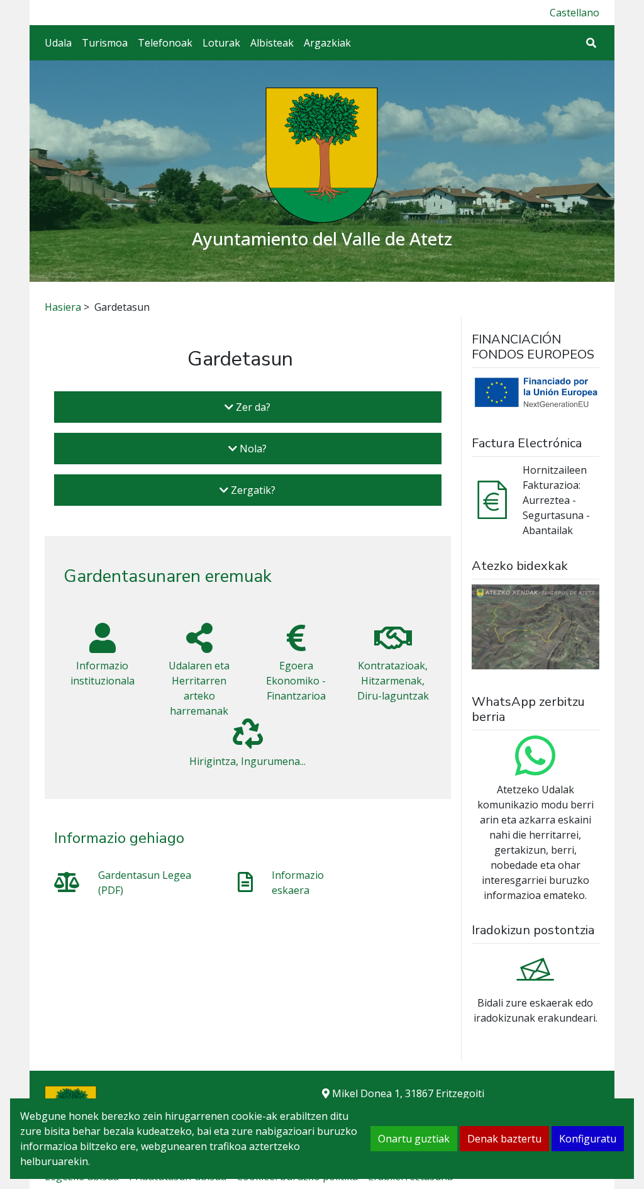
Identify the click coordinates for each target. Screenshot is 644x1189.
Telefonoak (165, 43)
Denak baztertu (504, 1139)
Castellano (574, 13)
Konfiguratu (587, 1139)
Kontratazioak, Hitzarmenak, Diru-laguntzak (393, 681)
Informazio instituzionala (102, 673)
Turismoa (105, 43)
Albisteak (272, 43)
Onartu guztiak (414, 1139)
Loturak (221, 43)
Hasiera (63, 307)
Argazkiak (327, 43)
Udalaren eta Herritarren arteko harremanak (199, 688)
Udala (58, 43)
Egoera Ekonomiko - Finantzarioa (296, 681)
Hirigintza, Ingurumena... (247, 761)
